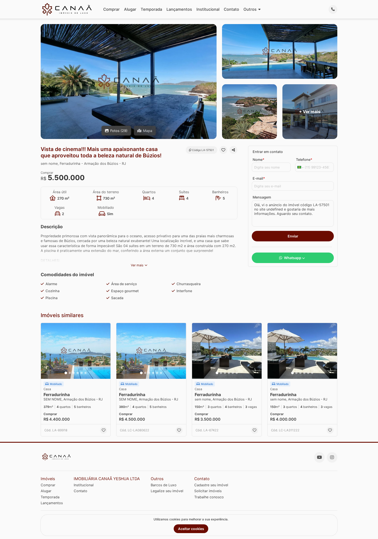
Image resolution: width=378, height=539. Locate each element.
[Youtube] (319, 457)
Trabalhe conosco (209, 497)
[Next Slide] (105, 351)
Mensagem (262, 197)
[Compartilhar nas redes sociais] (233, 150)
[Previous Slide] (45, 351)
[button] (75, 351)
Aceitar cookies (191, 529)
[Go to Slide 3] (74, 373)
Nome (258, 159)
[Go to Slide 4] (78, 373)
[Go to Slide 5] (81, 373)
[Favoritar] (223, 150)
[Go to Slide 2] (70, 373)
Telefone (304, 159)
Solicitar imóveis (208, 491)
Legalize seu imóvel (167, 491)
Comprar (111, 9)
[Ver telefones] (333, 9)
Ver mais (137, 265)
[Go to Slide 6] (85, 373)
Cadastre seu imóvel (211, 485)
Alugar (130, 9)
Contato (231, 9)
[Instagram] (332, 457)
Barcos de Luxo (164, 485)
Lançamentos (179, 9)
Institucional (207, 9)
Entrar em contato (268, 151)
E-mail (259, 178)
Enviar (293, 236)
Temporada (151, 9)
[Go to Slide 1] (66, 373)
